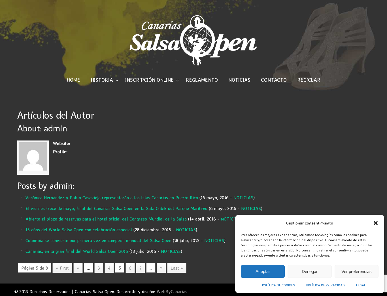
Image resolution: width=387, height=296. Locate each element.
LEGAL (361, 285)
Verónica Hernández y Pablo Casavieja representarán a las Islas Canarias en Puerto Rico (111, 197)
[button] (376, 223)
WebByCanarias (172, 291)
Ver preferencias (356, 271)
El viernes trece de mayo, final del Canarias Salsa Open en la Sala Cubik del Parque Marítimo (116, 208)
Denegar (310, 271)
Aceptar (263, 271)
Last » (177, 268)
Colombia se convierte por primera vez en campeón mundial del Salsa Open (98, 240)
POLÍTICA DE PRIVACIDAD (325, 285)
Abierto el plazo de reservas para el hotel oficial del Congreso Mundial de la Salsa (106, 219)
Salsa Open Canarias (193, 40)
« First (62, 268)
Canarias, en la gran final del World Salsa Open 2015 (76, 251)
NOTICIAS (243, 197)
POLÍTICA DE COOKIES (278, 285)
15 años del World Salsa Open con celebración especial (78, 229)
